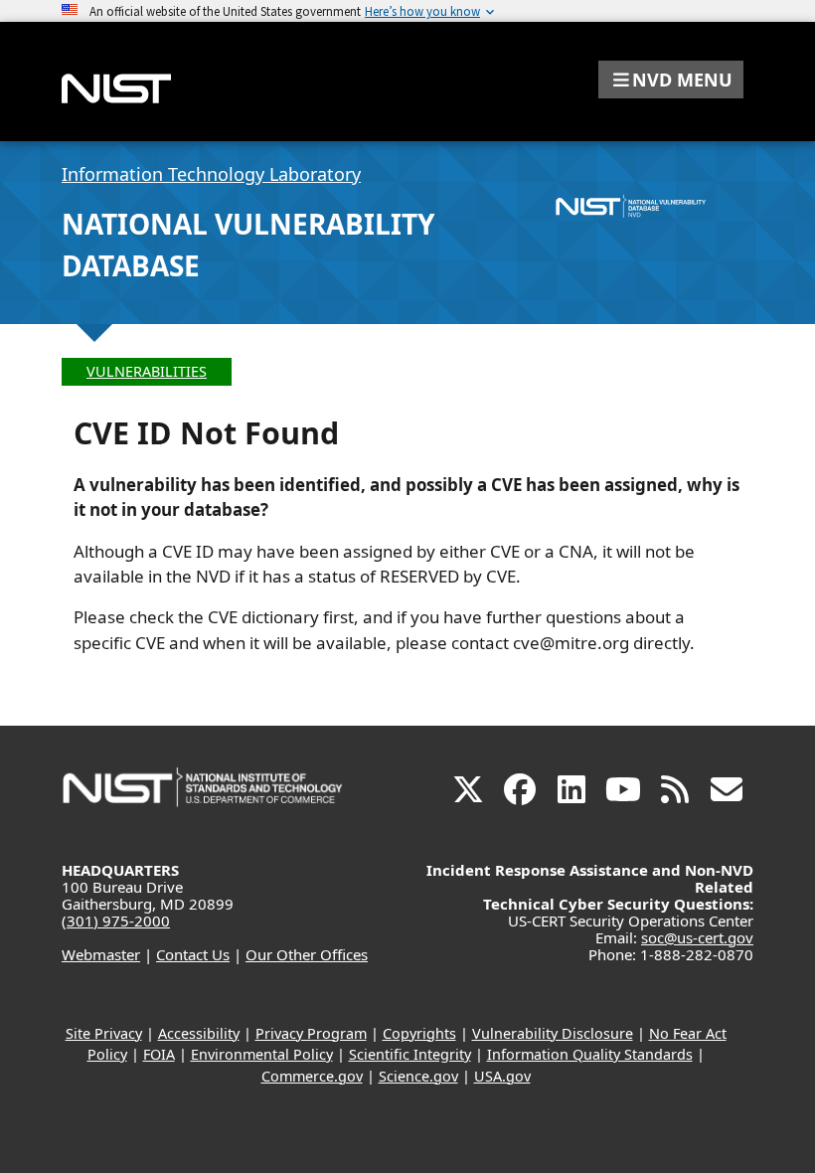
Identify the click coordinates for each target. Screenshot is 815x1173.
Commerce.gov (312, 1076)
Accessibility (199, 1033)
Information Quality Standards (590, 1054)
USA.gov (502, 1076)
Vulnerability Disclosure (552, 1033)
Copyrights (419, 1033)
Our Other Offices (306, 954)
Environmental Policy (262, 1054)
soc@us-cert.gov (697, 937)
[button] (670, 79)
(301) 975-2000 (116, 920)
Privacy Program (311, 1033)
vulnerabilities (146, 371)
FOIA (159, 1054)
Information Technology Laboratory (211, 174)
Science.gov (418, 1076)
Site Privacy (104, 1033)
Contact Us (193, 954)
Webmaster (101, 954)
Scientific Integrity (410, 1054)
